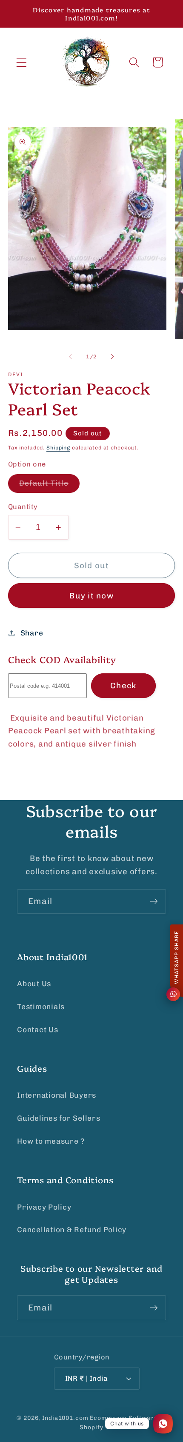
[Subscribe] (154, 901)
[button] (21, 62)
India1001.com (65, 1417)
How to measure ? (51, 1141)
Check (123, 685)
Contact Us (37, 1029)
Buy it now (91, 596)
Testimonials (41, 1006)
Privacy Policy (44, 1207)
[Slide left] (70, 356)
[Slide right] (112, 356)
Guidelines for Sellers (58, 1118)
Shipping (58, 447)
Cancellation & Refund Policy (71, 1229)
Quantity (23, 507)
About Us (34, 983)
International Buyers (56, 1095)
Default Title (49, 485)
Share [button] (31, 633)
